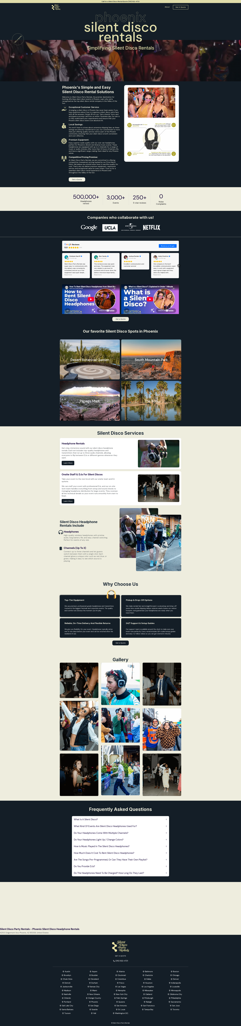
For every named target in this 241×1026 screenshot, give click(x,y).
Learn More (68, 463)
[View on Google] (66, 257)
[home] (56, 7)
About (167, 7)
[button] (62, 265)
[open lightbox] (79, 680)
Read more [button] (68, 275)
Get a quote (120, 956)
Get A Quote (180, 7)
